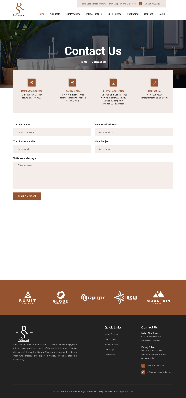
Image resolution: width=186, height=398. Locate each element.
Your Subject (102, 141)
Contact (148, 14)
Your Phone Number (24, 141)
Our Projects (114, 14)
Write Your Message (24, 158)
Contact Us (110, 354)
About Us (55, 14)
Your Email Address (106, 124)
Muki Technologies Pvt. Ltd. (120, 391)
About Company (112, 334)
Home (41, 14)
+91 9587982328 (152, 3)
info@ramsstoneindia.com (154, 97)
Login (162, 14)
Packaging (132, 14)
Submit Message (27, 196)
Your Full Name (21, 124)
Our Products (73, 14)
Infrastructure (94, 14)
